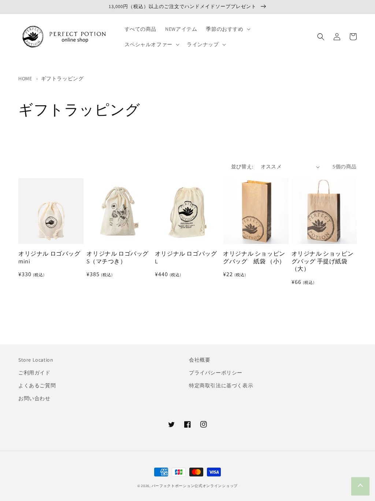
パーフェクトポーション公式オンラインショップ (195, 485)
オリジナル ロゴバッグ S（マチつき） (119, 257)
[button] (227, 29)
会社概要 (199, 359)
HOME (25, 78)
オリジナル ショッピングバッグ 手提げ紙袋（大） (323, 261)
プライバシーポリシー (215, 372)
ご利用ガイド (34, 372)
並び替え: (242, 166)
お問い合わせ (34, 398)
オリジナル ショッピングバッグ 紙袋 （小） (254, 257)
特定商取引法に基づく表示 (221, 385)
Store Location (35, 359)
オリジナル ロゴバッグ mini (50, 257)
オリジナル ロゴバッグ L (187, 257)
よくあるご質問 (37, 385)
